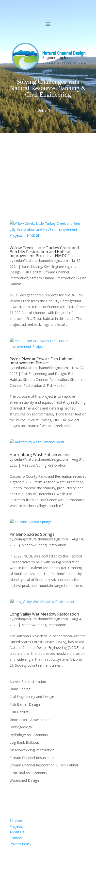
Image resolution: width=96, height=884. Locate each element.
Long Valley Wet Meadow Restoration (44, 614)
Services (16, 820)
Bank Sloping (31, 266)
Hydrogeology (21, 727)
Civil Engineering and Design (43, 373)
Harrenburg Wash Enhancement (40, 454)
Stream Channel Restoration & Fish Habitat (44, 765)
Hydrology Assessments (29, 734)
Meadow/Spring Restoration (43, 465)
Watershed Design (24, 780)
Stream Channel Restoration (45, 379)
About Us (17, 832)
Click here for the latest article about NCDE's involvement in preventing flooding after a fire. (47, 165)
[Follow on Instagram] (33, 858)
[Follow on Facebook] (13, 858)
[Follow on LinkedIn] (23, 858)
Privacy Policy (20, 844)
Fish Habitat (32, 272)
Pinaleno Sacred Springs (32, 534)
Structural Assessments (28, 772)
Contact (16, 838)
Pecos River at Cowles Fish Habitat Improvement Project (41, 361)
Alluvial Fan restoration (28, 681)
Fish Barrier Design (25, 704)
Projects (16, 826)
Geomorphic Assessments (30, 719)
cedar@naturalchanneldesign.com (41, 260)
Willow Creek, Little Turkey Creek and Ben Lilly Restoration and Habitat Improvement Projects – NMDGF (44, 251)
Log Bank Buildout (24, 742)
